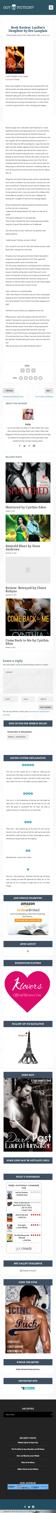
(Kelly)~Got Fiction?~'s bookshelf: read (23, 1186)
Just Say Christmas (21, 1192)
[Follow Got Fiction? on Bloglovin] (28, 1063)
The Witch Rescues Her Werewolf (21, 1236)
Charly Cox (22, 1217)
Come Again (22, 1225)
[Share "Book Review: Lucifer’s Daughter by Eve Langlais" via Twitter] (28, 370)
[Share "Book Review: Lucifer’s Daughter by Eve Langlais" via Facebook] (22, 370)
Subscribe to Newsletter (19, 732)
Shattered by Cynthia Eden (26, 507)
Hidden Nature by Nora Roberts (28, 1469)
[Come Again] (9, 1231)
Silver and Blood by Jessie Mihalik (28, 1456)
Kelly (15, 35)
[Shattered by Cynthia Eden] (28, 482)
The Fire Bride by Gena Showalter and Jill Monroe (28, 1449)
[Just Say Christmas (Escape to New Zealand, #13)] (9, 1198)
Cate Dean (27, 1240)
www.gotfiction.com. (21, 1511)
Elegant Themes (24, 1503)
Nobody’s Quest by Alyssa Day (28, 1442)
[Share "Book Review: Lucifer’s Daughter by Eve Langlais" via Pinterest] (33, 370)
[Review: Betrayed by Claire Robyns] (28, 570)
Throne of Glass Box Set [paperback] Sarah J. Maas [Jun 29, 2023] (22, 1205)
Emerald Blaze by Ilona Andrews (23, 547)
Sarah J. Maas (27, 1210)
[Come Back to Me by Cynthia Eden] (28, 617)
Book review (32, 35)
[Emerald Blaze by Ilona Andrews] (28, 528)
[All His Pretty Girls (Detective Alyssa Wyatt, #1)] (9, 1221)
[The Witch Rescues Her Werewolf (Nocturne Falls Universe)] (9, 1241)
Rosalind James (22, 1195)
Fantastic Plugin (47, 1511)
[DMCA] (28, 1389)
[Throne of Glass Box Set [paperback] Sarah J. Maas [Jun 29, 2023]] (9, 1206)
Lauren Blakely (22, 1227)
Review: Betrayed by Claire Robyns (26, 589)
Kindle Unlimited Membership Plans (28, 1369)
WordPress (42, 1503)
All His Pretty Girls (22, 1215)
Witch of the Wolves (28, 1462)
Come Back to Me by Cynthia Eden (27, 642)
